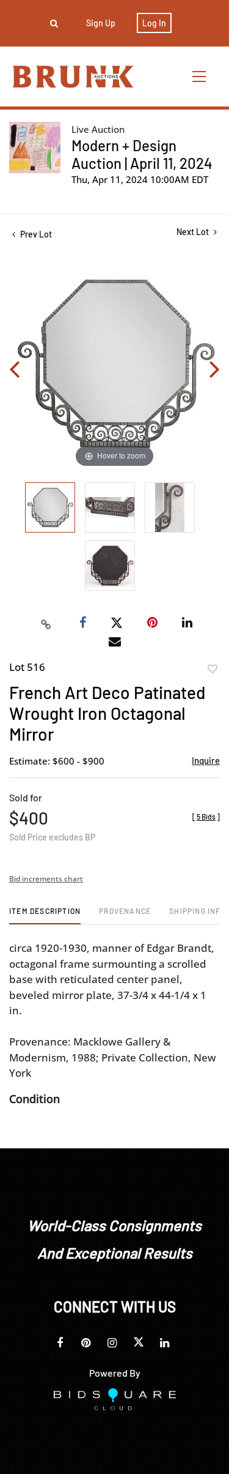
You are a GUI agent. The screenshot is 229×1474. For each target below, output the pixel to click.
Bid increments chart (46, 879)
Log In (154, 23)
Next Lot (193, 231)
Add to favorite (212, 669)
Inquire (206, 760)
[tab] (45, 915)
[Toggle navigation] (200, 76)
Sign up (100, 23)
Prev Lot (35, 234)
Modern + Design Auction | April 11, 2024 (142, 154)
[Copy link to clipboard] (45, 623)
